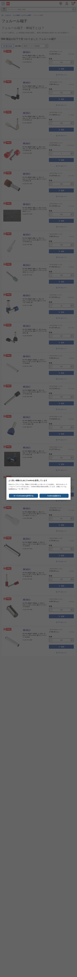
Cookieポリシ (12, 489)
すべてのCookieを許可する (23, 496)
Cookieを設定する (54, 496)
